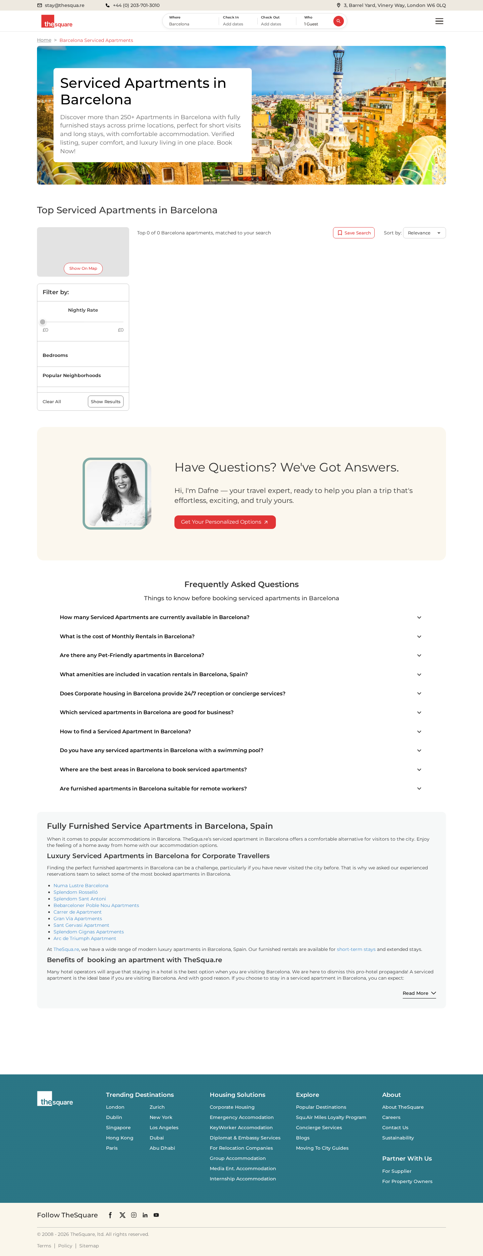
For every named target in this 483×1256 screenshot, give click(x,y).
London (115, 1107)
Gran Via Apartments (78, 919)
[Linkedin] (145, 1214)
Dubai (157, 1138)
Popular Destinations (321, 1107)
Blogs (303, 1138)
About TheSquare (403, 1107)
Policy (65, 1246)
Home (44, 40)
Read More (415, 993)
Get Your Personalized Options (221, 522)
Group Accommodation (238, 1158)
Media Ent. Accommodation (243, 1168)
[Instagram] (133, 1214)
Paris (112, 1148)
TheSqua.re (66, 949)
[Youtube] (156, 1214)
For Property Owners (407, 1181)
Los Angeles (164, 1128)
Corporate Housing (232, 1107)
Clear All (52, 401)
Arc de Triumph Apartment (85, 938)
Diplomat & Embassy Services (245, 1138)
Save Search (358, 232)
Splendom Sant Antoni (80, 899)
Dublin (114, 1117)
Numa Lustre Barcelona (81, 886)
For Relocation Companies (241, 1148)
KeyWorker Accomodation (241, 1128)
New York (161, 1117)
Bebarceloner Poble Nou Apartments (96, 905)
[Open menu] (439, 21)
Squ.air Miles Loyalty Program (331, 1117)
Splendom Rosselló (76, 892)
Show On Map (83, 268)
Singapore (118, 1128)
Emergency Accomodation (242, 1117)
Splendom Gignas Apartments (89, 932)
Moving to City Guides (322, 1148)
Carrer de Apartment (78, 912)
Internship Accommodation (243, 1179)
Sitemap (89, 1246)
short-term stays (356, 949)
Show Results (106, 401)
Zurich (157, 1107)
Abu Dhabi (162, 1148)
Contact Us (395, 1128)
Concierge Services (319, 1128)
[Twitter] (122, 1214)
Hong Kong (119, 1138)
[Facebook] (111, 1215)
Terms (44, 1246)
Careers (391, 1117)
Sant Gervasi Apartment (81, 925)
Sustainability (398, 1138)
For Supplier (397, 1171)
